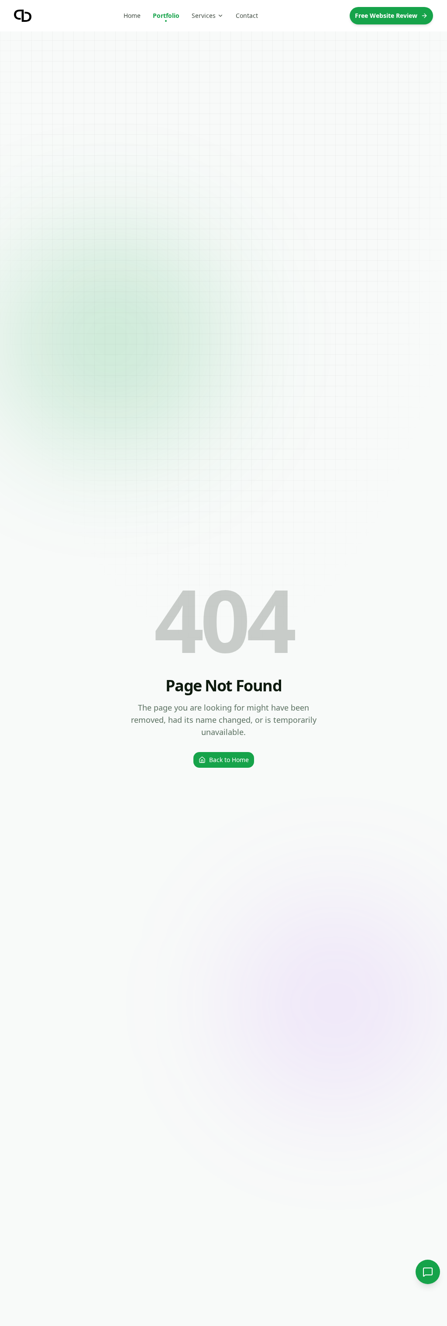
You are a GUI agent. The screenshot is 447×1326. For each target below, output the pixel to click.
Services (204, 15)
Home (132, 15)
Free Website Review (386, 15)
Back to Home (229, 760)
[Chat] (428, 1272)
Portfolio (166, 15)
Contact (247, 15)
